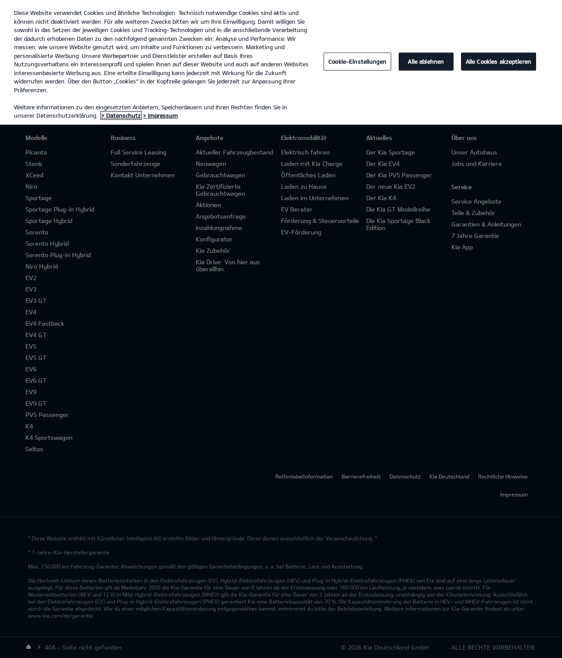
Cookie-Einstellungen (357, 61)
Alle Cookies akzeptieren (498, 61)
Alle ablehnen (426, 61)
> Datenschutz (121, 115)
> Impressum (160, 115)
